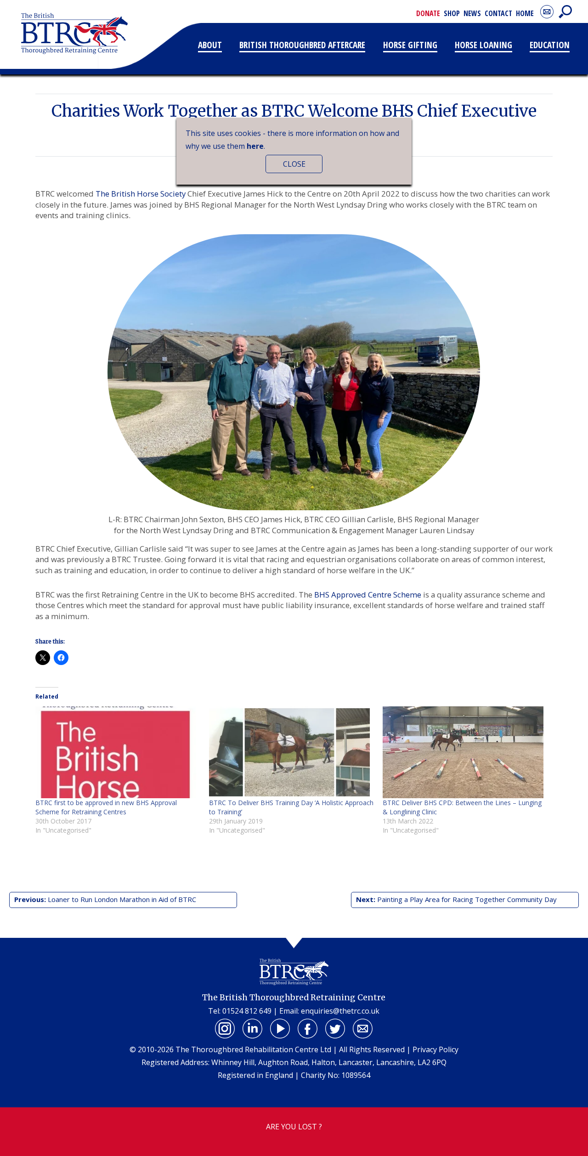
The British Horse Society (141, 193)
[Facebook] (308, 1028)
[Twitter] (335, 1028)
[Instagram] (225, 1028)
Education (550, 45)
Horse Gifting (410, 45)
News (472, 13)
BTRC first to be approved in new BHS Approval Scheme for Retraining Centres (106, 807)
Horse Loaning (483, 45)
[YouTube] (280, 1028)
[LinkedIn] (253, 1028)
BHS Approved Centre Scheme (367, 594)
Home (525, 13)
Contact (498, 13)
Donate (428, 13)
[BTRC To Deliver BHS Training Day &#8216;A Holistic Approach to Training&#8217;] (291, 752)
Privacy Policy (435, 1049)
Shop (452, 13)
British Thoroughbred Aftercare (302, 45)
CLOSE (294, 164)
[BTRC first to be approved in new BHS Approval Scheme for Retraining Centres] (117, 752)
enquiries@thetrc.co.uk (340, 1011)
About (210, 45)
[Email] (363, 1028)
